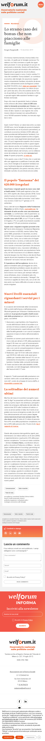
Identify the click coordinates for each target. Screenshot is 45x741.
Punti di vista (9, 493)
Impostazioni (30, 737)
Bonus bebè (29, 496)
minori (22, 498)
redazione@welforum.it (22, 688)
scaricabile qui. (30, 209)
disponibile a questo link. (13, 383)
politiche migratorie (10, 500)
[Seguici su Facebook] (19, 701)
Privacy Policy (20, 577)
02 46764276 (23, 685)
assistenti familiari (19, 496)
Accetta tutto (8, 737)
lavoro (6, 498)
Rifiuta (19, 737)
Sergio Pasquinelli (11, 50)
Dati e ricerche (23, 488)
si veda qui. (28, 155)
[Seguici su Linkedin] (25, 701)
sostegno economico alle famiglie (15, 502)
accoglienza (8, 496)
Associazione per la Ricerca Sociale (22, 672)
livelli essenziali (14, 498)
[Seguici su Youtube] (19, 707)
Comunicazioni (10, 488)
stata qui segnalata (29, 86)
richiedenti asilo (23, 500)
